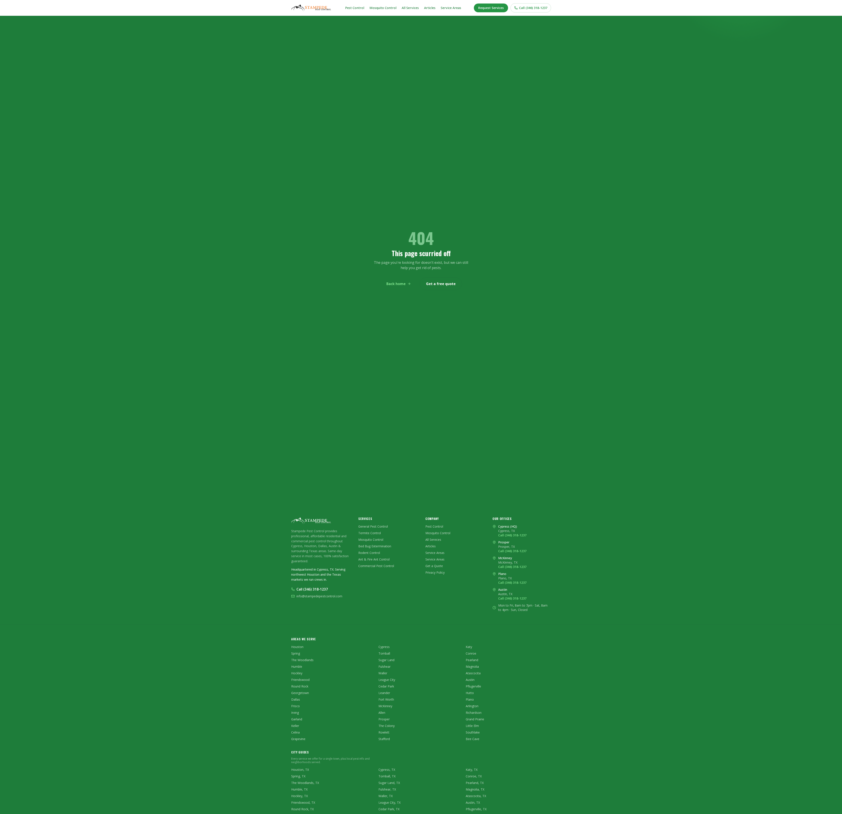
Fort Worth (386, 699)
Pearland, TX (475, 783)
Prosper (384, 719)
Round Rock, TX (302, 809)
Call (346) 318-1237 (533, 8)
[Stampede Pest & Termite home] (311, 8)
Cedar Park (386, 686)
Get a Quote (434, 566)
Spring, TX (298, 776)
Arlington (472, 706)
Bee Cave (472, 739)
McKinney (385, 706)
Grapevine (298, 739)
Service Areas (451, 8)
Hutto (470, 693)
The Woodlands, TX (305, 783)
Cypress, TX (386, 770)
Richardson (474, 712)
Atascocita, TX (476, 796)
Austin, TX (473, 802)
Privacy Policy (435, 572)
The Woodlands (302, 660)
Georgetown (300, 693)
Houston (297, 647)
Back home (396, 283)
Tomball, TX (387, 776)
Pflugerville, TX (476, 809)
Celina (295, 732)
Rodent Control (369, 553)
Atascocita (473, 673)
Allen (381, 712)
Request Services (491, 8)
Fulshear (384, 666)
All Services (410, 8)
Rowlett (383, 732)
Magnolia (472, 666)
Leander (384, 693)
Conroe (471, 653)
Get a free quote (441, 283)
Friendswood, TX (303, 802)
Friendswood (300, 680)
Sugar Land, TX (389, 783)
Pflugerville (473, 686)
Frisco (295, 706)
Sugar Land (386, 660)
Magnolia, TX (475, 789)
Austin (470, 680)
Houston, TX (300, 770)
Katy (469, 647)
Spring (295, 653)
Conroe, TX (474, 776)
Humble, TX (299, 789)
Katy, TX (472, 770)
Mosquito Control (382, 8)
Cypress (384, 647)
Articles (429, 8)
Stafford (384, 739)
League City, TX (389, 802)
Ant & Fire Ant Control (374, 559)
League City (386, 680)
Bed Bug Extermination (374, 546)
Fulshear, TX (387, 789)
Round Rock (299, 686)
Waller (382, 673)
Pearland (472, 660)
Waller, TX (385, 796)
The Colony (386, 726)
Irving (295, 712)
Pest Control (354, 8)
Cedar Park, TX (389, 809)
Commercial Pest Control (376, 566)
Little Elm (472, 726)
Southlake (473, 732)
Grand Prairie (475, 719)
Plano (470, 699)
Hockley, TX (299, 796)
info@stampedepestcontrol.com (319, 596)
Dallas (295, 699)
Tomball (384, 653)
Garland (296, 719)
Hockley (296, 673)
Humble (296, 666)
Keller (295, 726)
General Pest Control (373, 526)
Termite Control (369, 533)
